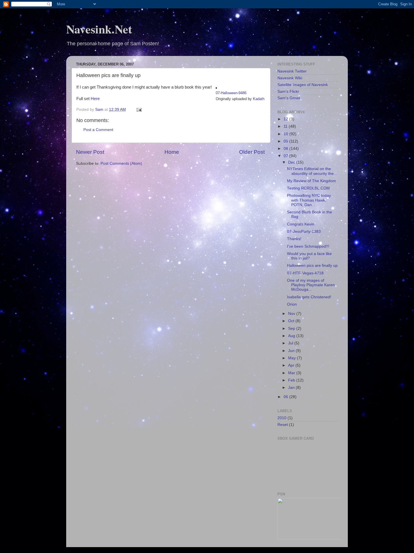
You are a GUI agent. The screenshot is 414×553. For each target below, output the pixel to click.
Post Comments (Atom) (121, 163)
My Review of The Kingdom (311, 181)
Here (95, 98)
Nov (292, 314)
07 (286, 156)
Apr (291, 365)
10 (286, 134)
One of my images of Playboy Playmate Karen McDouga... (311, 285)
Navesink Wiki (289, 78)
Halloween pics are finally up (312, 265)
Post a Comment (98, 130)
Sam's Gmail (288, 98)
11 (286, 126)
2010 (281, 418)
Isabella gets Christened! (309, 297)
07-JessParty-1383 (304, 231)
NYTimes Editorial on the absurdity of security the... (312, 171)
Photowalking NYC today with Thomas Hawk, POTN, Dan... (309, 200)
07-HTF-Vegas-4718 (305, 273)
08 (286, 148)
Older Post (252, 152)
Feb (292, 380)
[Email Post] (139, 109)
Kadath (258, 99)
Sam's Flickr (288, 91)
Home (171, 152)
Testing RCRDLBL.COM (308, 188)
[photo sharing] (216, 87)
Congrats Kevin (300, 224)
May (292, 358)
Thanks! (294, 239)
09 (286, 141)
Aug (292, 336)
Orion (292, 304)
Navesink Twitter (292, 71)
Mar (292, 373)
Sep (292, 328)
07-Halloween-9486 (231, 93)
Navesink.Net (99, 28)
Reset (282, 425)
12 (286, 119)
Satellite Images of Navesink (302, 85)
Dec (292, 162)
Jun (292, 351)
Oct (291, 321)
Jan (292, 387)
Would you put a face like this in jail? (309, 256)
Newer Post (90, 152)
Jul (291, 343)
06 (286, 397)
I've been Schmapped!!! (308, 246)
